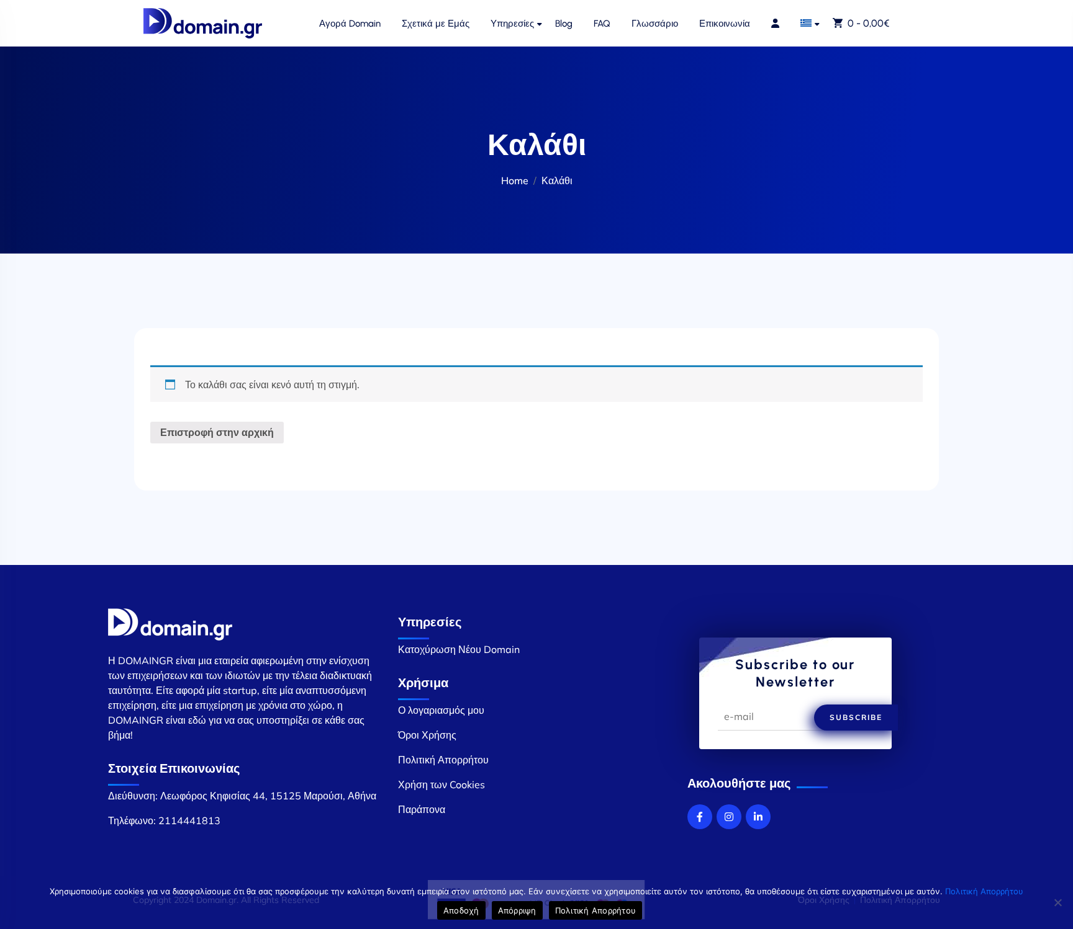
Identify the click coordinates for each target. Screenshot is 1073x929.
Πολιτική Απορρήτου (443, 759)
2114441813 (189, 820)
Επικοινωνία (724, 23)
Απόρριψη (517, 910)
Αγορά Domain (350, 23)
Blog (564, 23)
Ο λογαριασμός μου (441, 710)
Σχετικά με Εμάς (435, 23)
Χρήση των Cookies (441, 784)
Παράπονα (421, 809)
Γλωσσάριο (655, 23)
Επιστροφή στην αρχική (217, 432)
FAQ (602, 23)
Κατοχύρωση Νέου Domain (459, 649)
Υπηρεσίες (512, 23)
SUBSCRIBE (856, 717)
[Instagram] (729, 816)
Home (514, 180)
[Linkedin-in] (758, 816)
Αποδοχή (461, 910)
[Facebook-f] (699, 816)
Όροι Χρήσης (427, 735)
